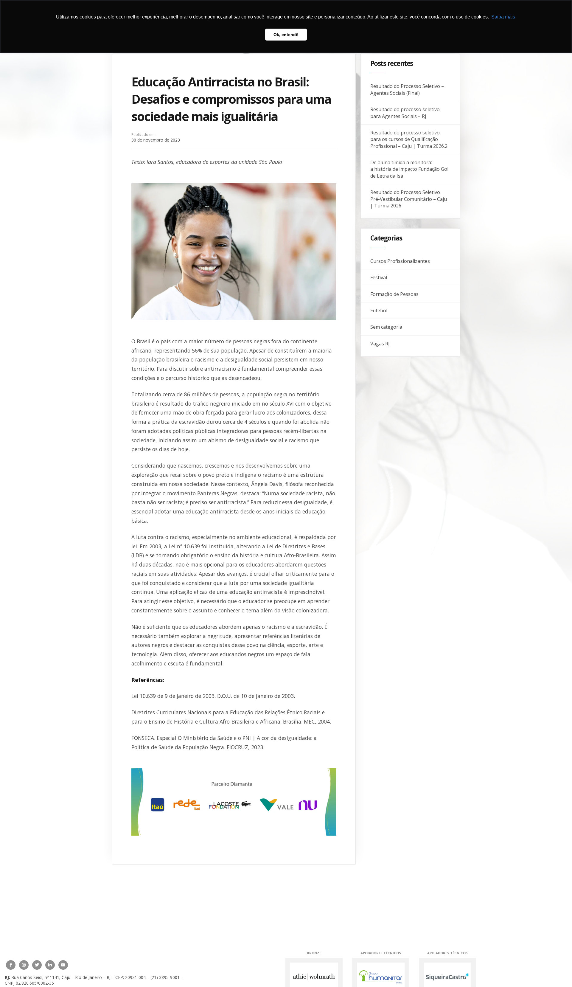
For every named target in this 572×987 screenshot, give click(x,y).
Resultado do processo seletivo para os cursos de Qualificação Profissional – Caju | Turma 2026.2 (408, 139)
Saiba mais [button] (503, 16)
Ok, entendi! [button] (286, 34)
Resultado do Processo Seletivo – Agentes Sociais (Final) (407, 89)
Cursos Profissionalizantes (400, 261)
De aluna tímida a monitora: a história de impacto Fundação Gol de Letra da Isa (409, 169)
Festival (378, 277)
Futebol (378, 310)
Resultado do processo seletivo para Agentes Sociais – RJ (405, 112)
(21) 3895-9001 (165, 977)
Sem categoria (386, 327)
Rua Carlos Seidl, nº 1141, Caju (40, 977)
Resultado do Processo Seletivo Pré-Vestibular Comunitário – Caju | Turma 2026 (408, 199)
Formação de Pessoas (394, 294)
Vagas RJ (380, 343)
